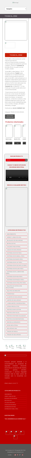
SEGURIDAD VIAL (12, 328)
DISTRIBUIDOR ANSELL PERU (15, 256)
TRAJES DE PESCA (12, 331)
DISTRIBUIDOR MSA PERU (14, 276)
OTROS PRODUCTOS (13, 306)
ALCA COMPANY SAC (19, 108)
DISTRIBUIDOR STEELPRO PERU (16, 283)
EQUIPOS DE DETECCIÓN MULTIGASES (14, 286)
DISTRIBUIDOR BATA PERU (15, 259)
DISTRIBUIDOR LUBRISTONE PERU (15, 272)
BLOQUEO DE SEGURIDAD (15, 240)
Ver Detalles (9, 144)
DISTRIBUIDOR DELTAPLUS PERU (17, 265)
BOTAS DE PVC (11, 243)
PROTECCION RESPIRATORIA (15, 319)
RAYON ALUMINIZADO (13, 322)
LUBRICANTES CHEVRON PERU (16, 303)
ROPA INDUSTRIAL (12, 325)
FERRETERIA (10, 294)
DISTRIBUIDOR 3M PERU (14, 253)
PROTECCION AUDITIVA (14, 309)
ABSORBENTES (11, 234)
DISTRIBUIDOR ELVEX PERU (15, 268)
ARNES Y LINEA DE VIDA (14, 237)
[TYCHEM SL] (16, 30)
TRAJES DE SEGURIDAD (17, 112)
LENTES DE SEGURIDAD (14, 300)
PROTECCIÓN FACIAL (13, 312)
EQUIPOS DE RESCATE (13, 290)
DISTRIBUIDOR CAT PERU (14, 262)
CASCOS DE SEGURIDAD (14, 250)
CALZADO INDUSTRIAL (13, 246)
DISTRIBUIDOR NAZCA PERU (15, 279)
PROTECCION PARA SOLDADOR (16, 316)
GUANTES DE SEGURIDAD (14, 297)
